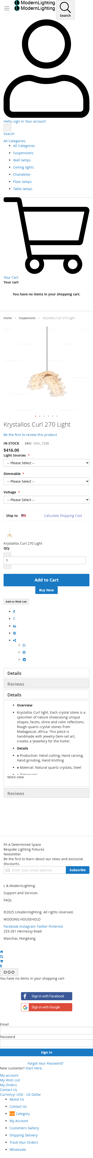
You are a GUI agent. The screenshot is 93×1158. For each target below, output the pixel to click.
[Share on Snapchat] (24, 652)
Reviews (15, 684)
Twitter (42, 926)
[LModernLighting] (34, 5)
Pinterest (56, 926)
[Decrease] (7, 554)
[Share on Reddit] (24, 659)
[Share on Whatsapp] (24, 645)
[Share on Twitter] (14, 618)
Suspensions (27, 318)
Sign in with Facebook (48, 996)
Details (14, 673)
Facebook (11, 926)
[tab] (46, 673)
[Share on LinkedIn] (14, 626)
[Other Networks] (14, 640)
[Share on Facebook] (14, 611)
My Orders (8, 1085)
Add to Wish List (16, 601)
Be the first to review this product (30, 434)
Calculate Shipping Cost (63, 515)
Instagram (27, 926)
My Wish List (10, 1080)
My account (9, 1075)
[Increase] (7, 567)
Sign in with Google (46, 1007)
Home (8, 318)
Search (9, 133)
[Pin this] (14, 633)
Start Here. (34, 1068)
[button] (36, 416)
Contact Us (8, 1089)
